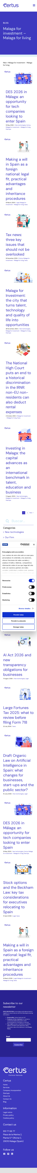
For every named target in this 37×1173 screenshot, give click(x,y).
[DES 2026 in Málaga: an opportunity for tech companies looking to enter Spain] (18, 78)
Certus (28, 125)
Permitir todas (18, 615)
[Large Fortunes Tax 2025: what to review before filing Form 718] (18, 694)
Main (5, 63)
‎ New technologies (20, 125)
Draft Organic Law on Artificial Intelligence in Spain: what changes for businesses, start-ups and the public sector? (18, 772)
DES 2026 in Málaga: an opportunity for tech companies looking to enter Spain (16, 106)
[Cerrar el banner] (34, 544)
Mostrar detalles (25, 608)
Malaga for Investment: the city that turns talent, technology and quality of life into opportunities (18, 307)
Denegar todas (18, 627)
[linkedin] (12, 1154)
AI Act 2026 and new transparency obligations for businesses (17, 665)
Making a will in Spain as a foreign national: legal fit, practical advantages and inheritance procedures (17, 179)
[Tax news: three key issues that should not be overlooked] (18, 221)
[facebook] (4, 1154)
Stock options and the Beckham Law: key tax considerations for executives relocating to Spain (18, 897)
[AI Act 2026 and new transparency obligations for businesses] (18, 641)
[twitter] (8, 1154)
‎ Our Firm (9, 537)
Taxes (26, 204)
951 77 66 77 (9, 1131)
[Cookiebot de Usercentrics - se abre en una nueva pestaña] (21, 544)
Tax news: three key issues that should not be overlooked (17, 244)
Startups (8, 129)
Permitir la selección (18, 621)
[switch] (32, 587)
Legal (17, 202)
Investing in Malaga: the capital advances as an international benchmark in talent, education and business (18, 470)
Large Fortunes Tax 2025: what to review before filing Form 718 (18, 715)
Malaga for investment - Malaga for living (18, 127)
